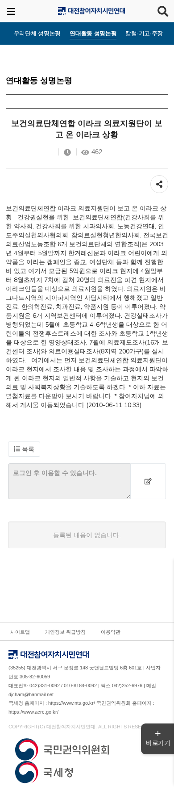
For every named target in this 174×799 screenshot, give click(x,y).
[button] (24, 449)
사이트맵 (20, 632)
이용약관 (110, 632)
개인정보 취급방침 (65, 632)
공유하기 (159, 179)
